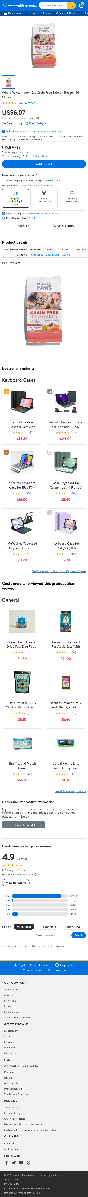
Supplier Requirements (17, 1017)
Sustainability (11, 1012)
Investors (9, 1006)
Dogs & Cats (52, 254)
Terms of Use (11, 1107)
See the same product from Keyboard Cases (59, 571)
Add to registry (65, 225)
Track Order (34, 970)
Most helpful (72, 926)
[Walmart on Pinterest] (28, 1163)
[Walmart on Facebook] (6, 1163)
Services (33, 13)
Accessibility (11, 1083)
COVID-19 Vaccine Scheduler (21, 1066)
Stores (7, 1036)
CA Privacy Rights (14, 1118)
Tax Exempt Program (16, 1094)
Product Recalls (13, 1088)
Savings (47, 13)
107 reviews (30, 102)
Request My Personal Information (23, 1124)
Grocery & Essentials (68, 13)
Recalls (8, 1077)
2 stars (6, 909)
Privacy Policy (12, 1113)
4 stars (6, 900)
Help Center (67, 965)
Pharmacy (10, 1072)
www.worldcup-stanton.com (45, 131)
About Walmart (13, 989)
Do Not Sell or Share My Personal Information (30, 1130)
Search (79, 935)
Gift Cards (10, 1053)
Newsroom (10, 1000)
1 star (7, 913)
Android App (11, 1149)
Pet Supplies (36, 254)
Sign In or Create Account (34, 965)
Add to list (23, 225)
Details (32, 218)
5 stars (6, 895)
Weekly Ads (59, 970)
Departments (16, 13)
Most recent (24, 926)
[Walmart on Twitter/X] (13, 1163)
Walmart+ (10, 1047)
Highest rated (48, 926)
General (66, 254)
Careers (8, 995)
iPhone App (10, 1143)
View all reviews (16, 883)
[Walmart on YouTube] (21, 1163)
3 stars (6, 904)
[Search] (71, 5)
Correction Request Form (23, 825)
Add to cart (44, 164)
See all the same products (70, 791)
